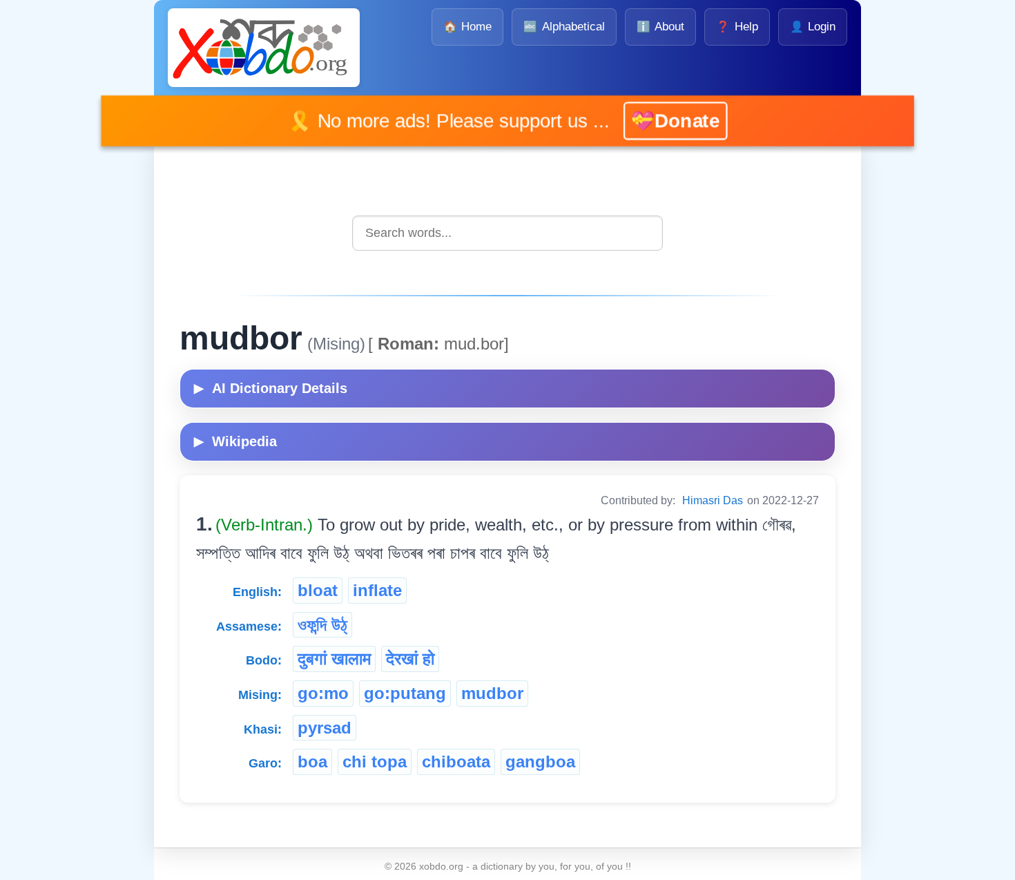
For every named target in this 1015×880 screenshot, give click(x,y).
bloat (318, 590)
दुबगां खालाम (334, 658)
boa (312, 761)
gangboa (540, 761)
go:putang (405, 693)
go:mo (323, 693)
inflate (377, 590)
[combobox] (507, 233)
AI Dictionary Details (270, 388)
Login (812, 26)
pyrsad (324, 727)
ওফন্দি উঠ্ (322, 624)
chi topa (374, 761)
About (660, 26)
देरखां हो (410, 658)
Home (467, 26)
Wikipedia (235, 441)
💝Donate (654, 120)
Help (736, 26)
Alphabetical (563, 26)
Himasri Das (712, 500)
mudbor (492, 693)
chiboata (456, 761)
